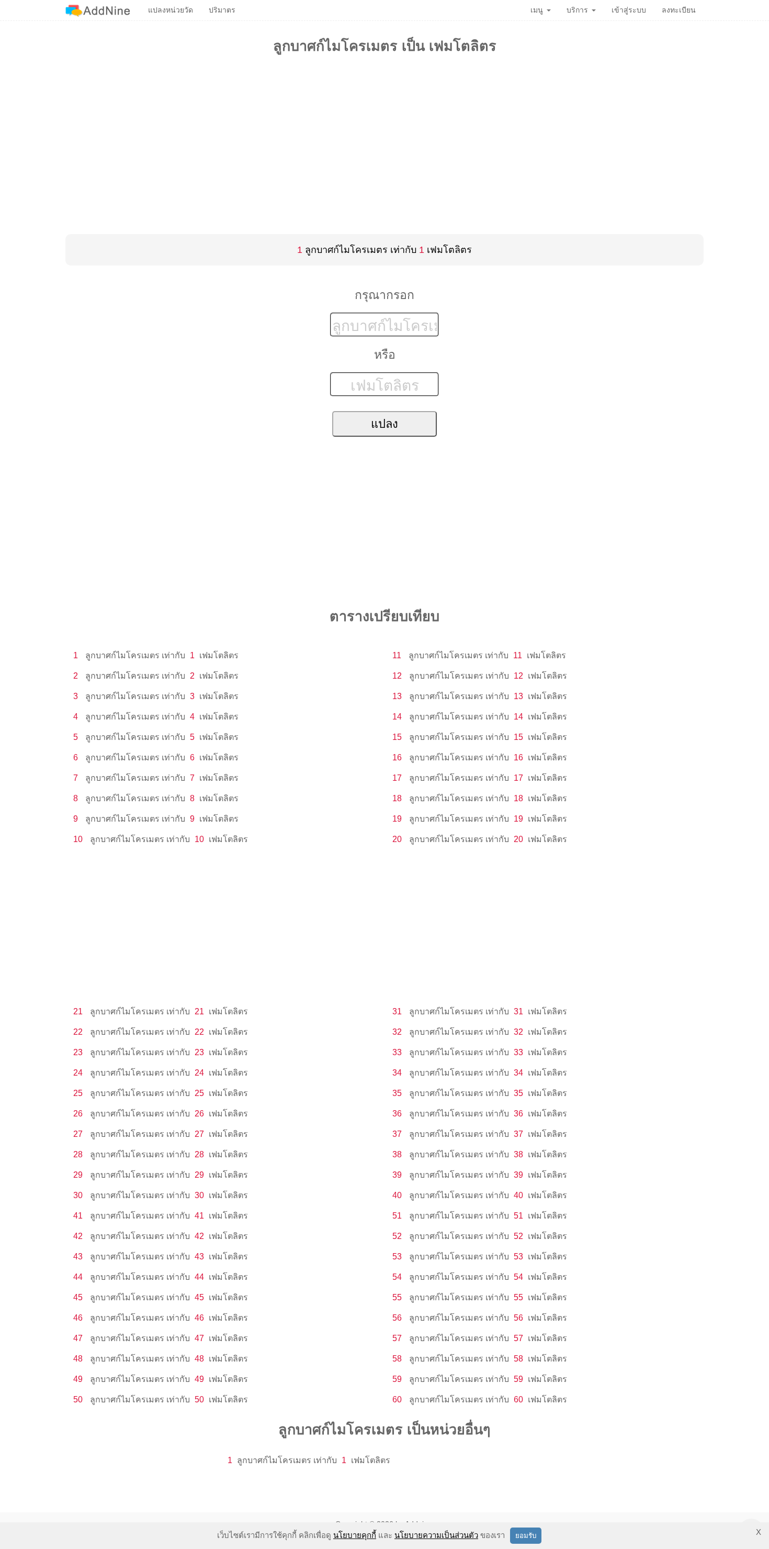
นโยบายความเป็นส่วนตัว (436, 1535)
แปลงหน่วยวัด (170, 10)
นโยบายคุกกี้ (354, 1535)
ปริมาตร (222, 10)
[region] (384, 142)
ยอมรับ (525, 1536)
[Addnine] (97, 10)
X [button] (758, 1532)
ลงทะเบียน (679, 10)
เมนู (536, 10)
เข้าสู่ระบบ (629, 10)
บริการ (577, 10)
